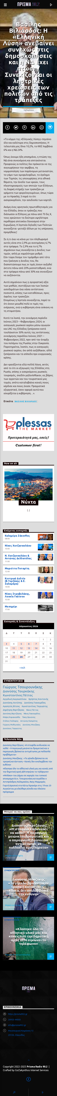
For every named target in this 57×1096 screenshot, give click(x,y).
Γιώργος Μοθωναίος (12, 725)
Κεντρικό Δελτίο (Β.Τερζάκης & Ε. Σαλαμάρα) (15, 581)
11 (13, 648)
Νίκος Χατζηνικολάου (18, 545)
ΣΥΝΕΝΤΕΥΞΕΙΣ (11, 819)
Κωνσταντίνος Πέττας (18, 695)
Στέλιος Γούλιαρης (10, 721)
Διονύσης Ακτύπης (12, 702)
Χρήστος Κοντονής (38, 699)
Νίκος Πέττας (32, 710)
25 (13, 657)
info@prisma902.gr (17, 1025)
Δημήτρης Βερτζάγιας (13, 710)
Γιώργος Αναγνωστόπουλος (17, 955)
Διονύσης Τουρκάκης (18, 691)
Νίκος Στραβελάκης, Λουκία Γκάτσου (17, 595)
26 (21, 657)
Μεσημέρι (11, 606)
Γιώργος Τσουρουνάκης (22, 687)
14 (36, 648)
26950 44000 (14, 1019)
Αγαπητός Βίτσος (11, 706)
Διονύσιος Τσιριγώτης (12, 728)
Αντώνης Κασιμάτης (29, 721)
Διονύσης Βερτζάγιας (12, 713)
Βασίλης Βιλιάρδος (26, 401)
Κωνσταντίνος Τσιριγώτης (35, 706)
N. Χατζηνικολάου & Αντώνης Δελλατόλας (18, 557)
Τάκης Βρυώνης (28, 717)
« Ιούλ (22, 668)
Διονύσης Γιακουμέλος (35, 703)
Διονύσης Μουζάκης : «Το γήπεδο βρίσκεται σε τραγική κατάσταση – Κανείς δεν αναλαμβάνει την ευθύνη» (27, 761)
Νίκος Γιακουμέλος (32, 713)
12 (21, 648)
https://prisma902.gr (17, 1014)
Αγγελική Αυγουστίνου (14, 699)
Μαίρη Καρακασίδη (11, 717)
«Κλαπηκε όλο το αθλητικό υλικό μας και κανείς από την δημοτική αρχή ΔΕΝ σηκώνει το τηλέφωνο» (28, 936)
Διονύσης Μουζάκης (31, 725)
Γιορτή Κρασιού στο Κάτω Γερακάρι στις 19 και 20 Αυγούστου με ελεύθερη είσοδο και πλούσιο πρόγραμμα (27, 788)
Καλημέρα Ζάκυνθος (17, 535)
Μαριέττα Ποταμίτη (17, 568)
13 (29, 648)
